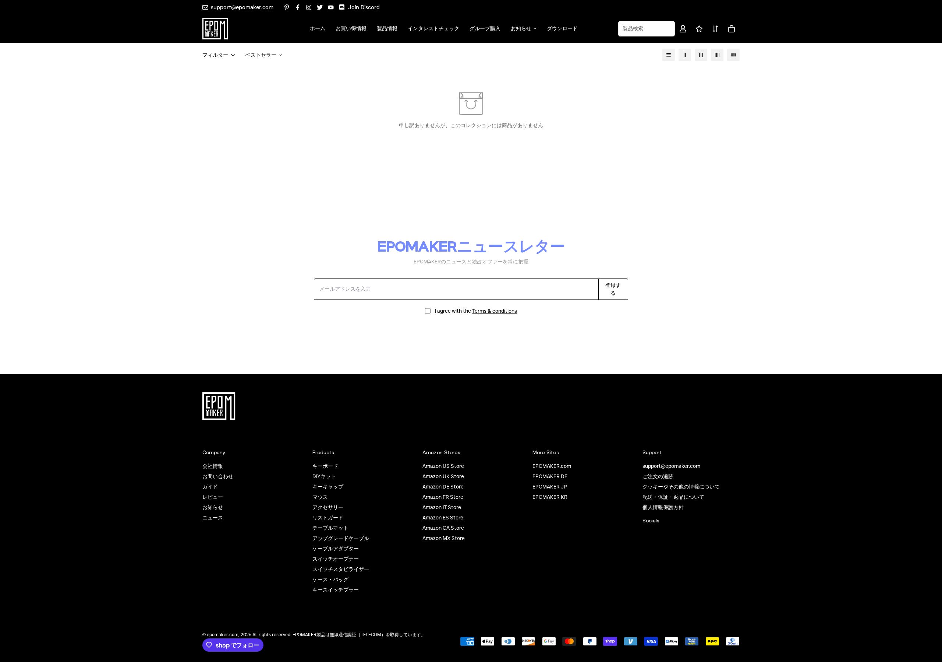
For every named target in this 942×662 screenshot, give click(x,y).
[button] (730, 29)
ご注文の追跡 (657, 476)
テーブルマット (330, 528)
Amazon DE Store (443, 486)
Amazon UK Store (443, 476)
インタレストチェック (433, 28)
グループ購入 (485, 28)
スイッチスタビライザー (340, 569)
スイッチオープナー (335, 559)
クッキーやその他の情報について (681, 486)
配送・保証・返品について (673, 497)
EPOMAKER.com (551, 466)
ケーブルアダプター (335, 548)
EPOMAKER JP (549, 486)
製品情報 (387, 28)
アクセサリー (327, 507)
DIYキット (324, 476)
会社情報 (212, 466)
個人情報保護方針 (663, 507)
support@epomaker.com (671, 466)
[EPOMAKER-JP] (215, 29)
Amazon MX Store (443, 538)
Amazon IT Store (441, 507)
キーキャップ (327, 486)
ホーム (317, 28)
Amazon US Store (443, 466)
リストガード (327, 517)
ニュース (212, 517)
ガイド (210, 486)
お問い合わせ (217, 476)
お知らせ (521, 28)
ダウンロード (562, 28)
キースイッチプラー (335, 589)
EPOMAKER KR (549, 497)
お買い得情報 (351, 28)
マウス (320, 497)
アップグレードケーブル (340, 538)
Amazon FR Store (442, 497)
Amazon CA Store (443, 528)
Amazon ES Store (442, 517)
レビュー (212, 497)
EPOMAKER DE (549, 476)
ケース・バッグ (330, 579)
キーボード (325, 466)
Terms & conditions (494, 311)
